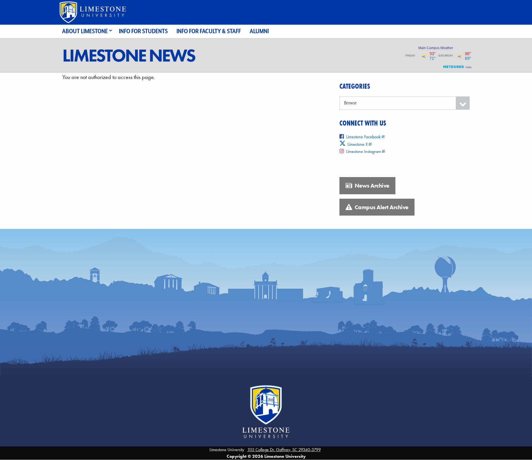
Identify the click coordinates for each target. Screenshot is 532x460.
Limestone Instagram (363, 151)
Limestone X (357, 144)
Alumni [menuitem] (259, 31)
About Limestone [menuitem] (85, 31)
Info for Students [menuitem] (143, 31)
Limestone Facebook (363, 137)
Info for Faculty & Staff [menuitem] (209, 31)
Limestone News (128, 55)
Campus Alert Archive (380, 207)
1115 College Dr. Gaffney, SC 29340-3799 (284, 450)
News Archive (371, 185)
